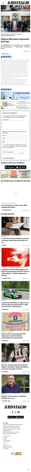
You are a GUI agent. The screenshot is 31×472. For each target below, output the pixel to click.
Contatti (4, 438)
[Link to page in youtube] (18, 412)
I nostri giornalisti (7, 440)
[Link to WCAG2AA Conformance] (15, 454)
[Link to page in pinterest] (9, 57)
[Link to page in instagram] (15, 412)
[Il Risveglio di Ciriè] (18, 3)
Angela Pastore (7, 278)
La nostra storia (6, 435)
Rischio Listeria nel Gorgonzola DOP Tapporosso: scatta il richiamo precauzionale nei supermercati (14, 336)
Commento (6, 119)
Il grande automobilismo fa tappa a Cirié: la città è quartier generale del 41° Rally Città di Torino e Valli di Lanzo (15, 304)
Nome (4, 135)
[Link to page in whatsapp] (11, 57)
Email (4, 138)
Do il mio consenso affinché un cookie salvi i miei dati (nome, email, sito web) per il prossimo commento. (15, 146)
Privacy (4, 444)
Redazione (5, 309)
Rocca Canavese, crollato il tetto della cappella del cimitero (14, 206)
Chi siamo (5, 437)
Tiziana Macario (5, 53)
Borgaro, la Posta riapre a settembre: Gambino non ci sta (14, 397)
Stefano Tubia (6, 401)
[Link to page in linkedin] (6, 57)
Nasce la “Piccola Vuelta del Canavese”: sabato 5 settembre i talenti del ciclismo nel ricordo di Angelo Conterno (15, 367)
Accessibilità (6, 448)
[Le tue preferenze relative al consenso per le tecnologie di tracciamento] (28, 469)
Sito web (3, 141)
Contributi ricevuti (7, 445)
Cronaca (4, 236)
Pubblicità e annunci (7, 447)
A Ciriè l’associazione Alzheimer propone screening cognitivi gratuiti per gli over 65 (15, 240)
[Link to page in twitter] (4, 57)
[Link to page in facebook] (2, 57)
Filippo (4, 245)
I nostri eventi (6, 441)
